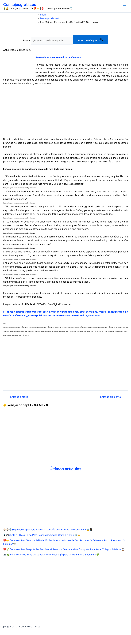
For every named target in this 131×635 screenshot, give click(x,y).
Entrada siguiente (112, 397)
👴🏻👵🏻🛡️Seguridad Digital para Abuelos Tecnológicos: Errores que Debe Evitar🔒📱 (47, 529)
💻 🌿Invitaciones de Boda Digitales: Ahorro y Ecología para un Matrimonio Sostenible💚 (51, 554)
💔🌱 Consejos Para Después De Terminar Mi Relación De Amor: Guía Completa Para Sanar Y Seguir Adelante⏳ (63, 549)
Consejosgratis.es (19, 4)
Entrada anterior (18, 397)
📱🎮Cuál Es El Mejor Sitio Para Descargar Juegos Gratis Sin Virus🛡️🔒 (41, 535)
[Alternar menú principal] (124, 6)
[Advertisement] (65, 111)
